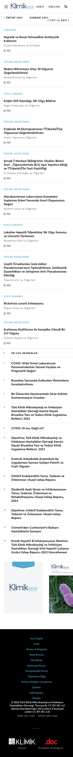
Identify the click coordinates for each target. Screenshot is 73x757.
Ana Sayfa (36, 638)
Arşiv (40, 6)
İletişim (36, 698)
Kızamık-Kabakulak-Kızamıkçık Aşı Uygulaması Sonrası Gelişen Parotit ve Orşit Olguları (37, 462)
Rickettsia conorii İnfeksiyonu (23, 303)
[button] (66, 6)
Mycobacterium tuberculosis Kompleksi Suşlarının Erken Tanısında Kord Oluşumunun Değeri (34, 200)
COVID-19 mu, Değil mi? (27, 428)
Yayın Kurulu (36, 654)
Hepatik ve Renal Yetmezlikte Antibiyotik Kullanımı (31, 39)
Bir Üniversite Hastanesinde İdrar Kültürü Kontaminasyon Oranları (39, 395)
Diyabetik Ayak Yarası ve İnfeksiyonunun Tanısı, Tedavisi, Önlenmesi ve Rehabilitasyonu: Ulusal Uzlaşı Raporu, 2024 (38, 495)
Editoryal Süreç (36, 665)
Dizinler (36, 687)
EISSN (41, 715)
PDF (8, 50)
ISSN (20, 715)
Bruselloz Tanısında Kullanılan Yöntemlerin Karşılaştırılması (40, 382)
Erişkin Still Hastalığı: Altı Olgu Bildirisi (30, 101)
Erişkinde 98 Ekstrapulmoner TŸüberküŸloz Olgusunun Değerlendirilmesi (33, 131)
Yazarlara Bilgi (36, 676)
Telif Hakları (36, 693)
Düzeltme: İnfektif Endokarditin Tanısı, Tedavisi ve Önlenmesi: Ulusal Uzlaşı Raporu (37, 514)
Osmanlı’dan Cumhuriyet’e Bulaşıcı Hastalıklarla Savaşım (35, 529)
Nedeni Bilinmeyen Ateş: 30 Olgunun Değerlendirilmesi (28, 71)
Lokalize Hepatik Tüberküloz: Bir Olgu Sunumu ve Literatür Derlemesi (35, 234)
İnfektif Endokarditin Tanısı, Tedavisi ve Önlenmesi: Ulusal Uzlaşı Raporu (37, 478)
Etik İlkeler (37, 660)
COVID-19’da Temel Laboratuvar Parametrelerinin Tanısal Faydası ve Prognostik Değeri (35, 367)
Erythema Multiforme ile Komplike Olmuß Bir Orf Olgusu (34, 331)
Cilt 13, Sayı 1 (59, 20)
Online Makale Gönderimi (36, 682)
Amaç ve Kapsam (36, 649)
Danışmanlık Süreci (36, 671)
